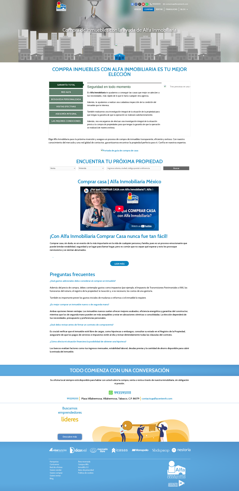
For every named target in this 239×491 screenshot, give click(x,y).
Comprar (148, 9)
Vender (137, 9)
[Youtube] (143, 4)
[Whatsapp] (146, 4)
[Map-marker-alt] (132, 4)
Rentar (159, 9)
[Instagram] (139, 4)
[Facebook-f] (136, 4)
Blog (182, 9)
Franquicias (171, 9)
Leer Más (120, 263)
